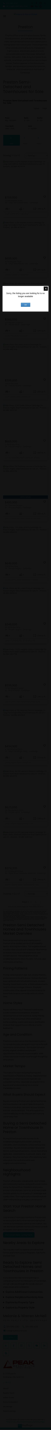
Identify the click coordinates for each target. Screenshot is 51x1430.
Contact (10, 1337)
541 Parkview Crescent (18, 506)
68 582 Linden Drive (18, 628)
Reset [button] (25, 140)
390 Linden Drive (18, 384)
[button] (10, 3)
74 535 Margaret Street (17, 689)
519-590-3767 (12, 3)
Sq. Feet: (32, 128)
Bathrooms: (40, 120)
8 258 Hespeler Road (21, 262)
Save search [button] (11, 140)
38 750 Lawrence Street (17, 811)
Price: (10, 120)
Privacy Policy (11, 1422)
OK (25, 305)
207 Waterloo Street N (17, 323)
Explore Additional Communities (24, 1291)
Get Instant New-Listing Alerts (18, 1235)
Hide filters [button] (39, 140)
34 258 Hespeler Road (21, 201)
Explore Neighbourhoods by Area (24, 1296)
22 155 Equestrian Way (25, 872)
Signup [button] (36, 108)
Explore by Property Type (20, 1302)
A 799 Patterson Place (21, 750)
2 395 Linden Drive (18, 445)
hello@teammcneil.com (17, 6)
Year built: (9, 128)
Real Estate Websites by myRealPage (30, 1422)
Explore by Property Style (20, 1307)
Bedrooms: (27, 120)
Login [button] (44, 108)
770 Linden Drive (18, 567)
